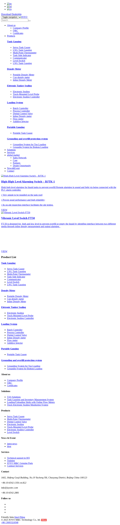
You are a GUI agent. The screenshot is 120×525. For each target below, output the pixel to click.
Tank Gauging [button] (8, 263)
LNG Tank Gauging (22, 50)
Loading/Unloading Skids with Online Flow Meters (31, 402)
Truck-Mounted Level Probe (26, 94)
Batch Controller (20, 108)
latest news (12, 443)
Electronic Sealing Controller (26, 97)
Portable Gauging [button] (10, 348)
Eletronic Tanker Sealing (19, 85)
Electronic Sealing (21, 91)
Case (15, 160)
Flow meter (18, 119)
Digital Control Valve (23, 113)
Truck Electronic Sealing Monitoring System (27, 405)
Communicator (20, 58)
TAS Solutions (14, 397)
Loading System (15, 102)
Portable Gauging (16, 127)
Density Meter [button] (8, 290)
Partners (16, 163)
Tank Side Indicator (22, 55)
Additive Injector (21, 121)
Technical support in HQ (18, 458)
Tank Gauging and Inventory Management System (30, 399)
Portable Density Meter (23, 74)
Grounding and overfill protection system (27, 139)
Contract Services (15, 466)
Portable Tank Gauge (22, 133)
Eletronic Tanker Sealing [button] (13, 307)
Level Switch (19, 60)
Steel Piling (19, 517)
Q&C (15, 30)
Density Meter (14, 69)
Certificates (18, 33)
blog (9, 446)
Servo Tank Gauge (21, 47)
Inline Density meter (22, 116)
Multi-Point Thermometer (24, 52)
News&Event (13, 168)
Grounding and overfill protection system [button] (21, 360)
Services (11, 152)
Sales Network (19, 157)
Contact (10, 171)
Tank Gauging (14, 41)
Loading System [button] (9, 324)
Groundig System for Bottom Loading (30, 147)
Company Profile (21, 28)
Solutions (11, 150)
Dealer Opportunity (22, 165)
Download (6, 14)
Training (11, 460)
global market (13, 155)
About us (11, 25)
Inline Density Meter (22, 80)
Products (11, 36)
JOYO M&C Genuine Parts (20, 463)
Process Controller (21, 111)
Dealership (17, 14)
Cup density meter (21, 77)
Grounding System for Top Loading (29, 144)
